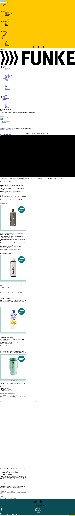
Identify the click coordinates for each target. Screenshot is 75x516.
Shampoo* (3, 249)
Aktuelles (4, 4)
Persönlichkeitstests (7, 89)
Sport (5, 30)
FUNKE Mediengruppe (8, 514)
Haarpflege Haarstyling (7, 498)
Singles (6, 24)
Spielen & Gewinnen (6, 36)
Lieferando (6, 44)
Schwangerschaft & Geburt (8, 13)
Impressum (38, 507)
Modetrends (6, 79)
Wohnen (6, 69)
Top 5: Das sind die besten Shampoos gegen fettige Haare (8, 494)
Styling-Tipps (6, 17)
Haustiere (6, 9)
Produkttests (3, 126)
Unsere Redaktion (38, 508)
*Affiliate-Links (2, 489)
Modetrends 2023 (4, 123)
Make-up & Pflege (7, 19)
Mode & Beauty (5, 16)
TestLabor (4, 99)
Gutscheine (4, 37)
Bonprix (6, 41)
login (0, 114)
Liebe (5, 22)
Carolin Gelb (33, 133)
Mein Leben (6, 25)
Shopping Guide (13, 498)
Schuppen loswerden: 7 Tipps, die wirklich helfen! (7, 491)
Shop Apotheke (7, 45)
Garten (6, 8)
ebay (5, 39)
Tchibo (6, 38)
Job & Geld (4, 31)
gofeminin (1, 128)
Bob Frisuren (4, 125)
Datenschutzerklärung (38, 509)
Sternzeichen (4, 122)
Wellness (4, 27)
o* (5, 242)
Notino (6, 40)
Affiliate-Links (4, 496)
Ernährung (6, 29)
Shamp (4, 242)
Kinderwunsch (7, 12)
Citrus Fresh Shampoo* (5, 300)
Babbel (6, 42)
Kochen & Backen (7, 6)
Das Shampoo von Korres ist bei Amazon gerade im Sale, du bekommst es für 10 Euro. (13, 281)
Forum (4, 35)
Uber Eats (6, 43)
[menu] (1, 119)
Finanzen (6, 33)
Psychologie (6, 26)
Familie (4, 11)
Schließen (3, 1)
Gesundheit (6, 28)
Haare (5, 18)
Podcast (3, 124)
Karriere (6, 32)
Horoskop (4, 34)
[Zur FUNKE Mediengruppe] (37, 64)
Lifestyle (4, 5)
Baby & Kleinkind (7, 14)
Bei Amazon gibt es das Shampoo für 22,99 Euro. (13, 380)
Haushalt (6, 7)
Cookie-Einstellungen (38, 510)
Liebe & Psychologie (6, 21)
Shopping (6, 20)
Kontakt (38, 511)
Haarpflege (12, 128)
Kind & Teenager (7, 15)
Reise (5, 10)
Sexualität (6, 23)
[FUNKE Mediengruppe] (2, 513)
